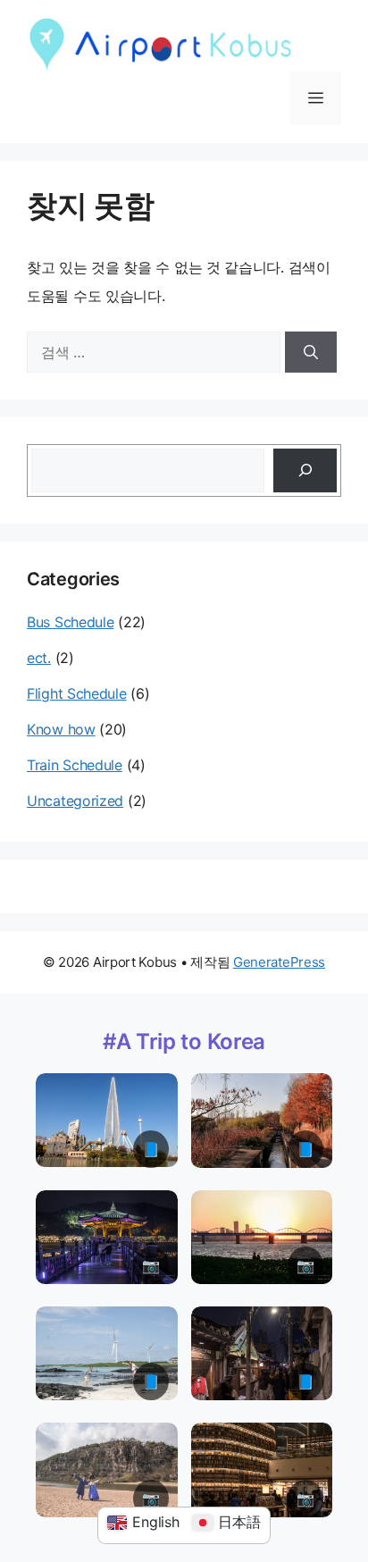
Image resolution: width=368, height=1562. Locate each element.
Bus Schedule (70, 622)
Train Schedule (74, 765)
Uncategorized (75, 801)
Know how (61, 729)
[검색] (311, 352)
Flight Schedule (77, 693)
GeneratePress (279, 961)
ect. (39, 658)
